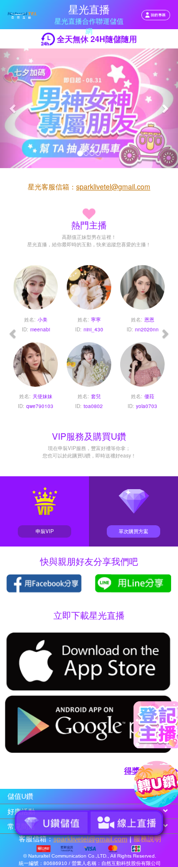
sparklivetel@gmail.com (113, 186)
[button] (13, 108)
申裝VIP (45, 531)
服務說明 (147, 839)
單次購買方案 (133, 531)
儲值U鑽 (20, 796)
